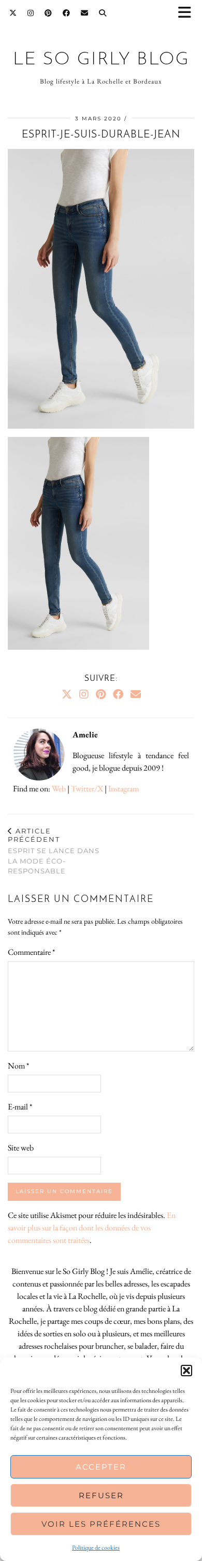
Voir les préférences (101, 1524)
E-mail (20, 1106)
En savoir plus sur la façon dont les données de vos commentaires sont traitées (92, 1227)
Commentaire (31, 952)
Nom (18, 1065)
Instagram (123, 788)
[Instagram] (30, 13)
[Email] (85, 13)
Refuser (101, 1495)
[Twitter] (13, 13)
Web (59, 788)
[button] (188, 13)
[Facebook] (66, 13)
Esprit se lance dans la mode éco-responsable (53, 851)
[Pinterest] (48, 13)
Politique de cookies (96, 1547)
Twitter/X (87, 788)
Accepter (101, 1467)
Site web (21, 1147)
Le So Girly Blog (101, 60)
